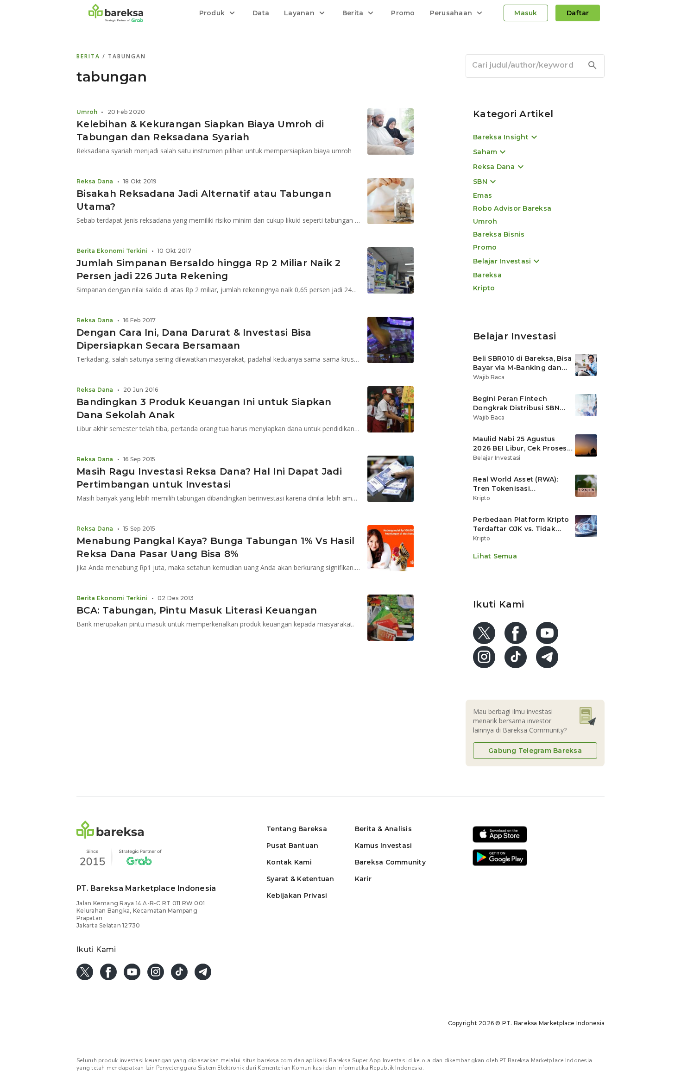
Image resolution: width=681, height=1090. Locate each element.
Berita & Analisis (383, 829)
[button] (110, 836)
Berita (89, 56)
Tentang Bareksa (296, 829)
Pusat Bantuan (292, 845)
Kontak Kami (289, 862)
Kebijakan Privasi (296, 895)
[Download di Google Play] (500, 864)
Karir (363, 879)
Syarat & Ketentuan (300, 879)
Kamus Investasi (383, 845)
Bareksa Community (390, 862)
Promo (403, 13)
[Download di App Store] (500, 841)
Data (260, 13)
